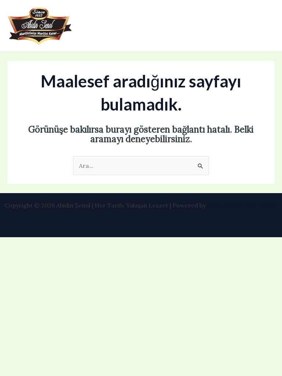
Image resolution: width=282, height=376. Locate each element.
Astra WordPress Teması (242, 205)
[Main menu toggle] (266, 26)
